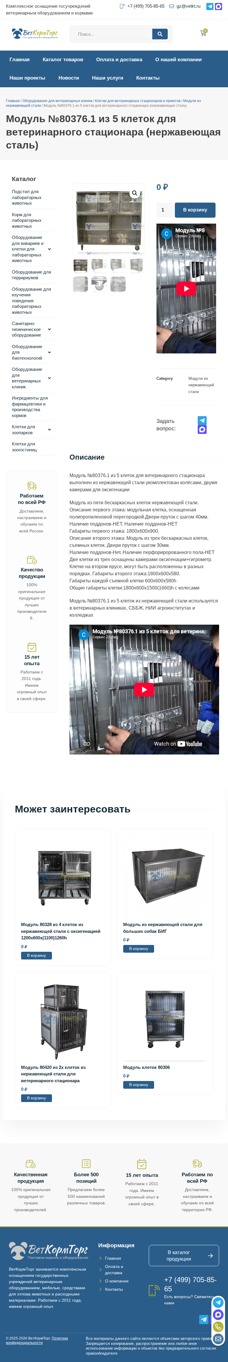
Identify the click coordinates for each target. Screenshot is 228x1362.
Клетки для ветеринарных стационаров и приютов (137, 101)
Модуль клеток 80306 (146, 1067)
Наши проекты (27, 78)
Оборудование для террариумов (31, 274)
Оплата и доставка (119, 59)
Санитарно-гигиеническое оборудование (26, 329)
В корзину (195, 209)
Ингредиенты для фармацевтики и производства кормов (30, 406)
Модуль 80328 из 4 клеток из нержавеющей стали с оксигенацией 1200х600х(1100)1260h (60, 931)
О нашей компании (178, 59)
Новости (68, 78)
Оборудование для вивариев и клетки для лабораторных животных (27, 249)
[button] (134, 193)
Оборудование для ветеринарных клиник (57, 101)
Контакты (148, 78)
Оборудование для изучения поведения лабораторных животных (31, 301)
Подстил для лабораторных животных (27, 197)
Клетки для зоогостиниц (24, 446)
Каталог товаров (63, 59)
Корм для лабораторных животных (27, 220)
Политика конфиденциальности (37, 1340)
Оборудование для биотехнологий (27, 352)
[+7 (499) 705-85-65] (154, 1290)
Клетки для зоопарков (23, 429)
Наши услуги (107, 78)
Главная (20, 59)
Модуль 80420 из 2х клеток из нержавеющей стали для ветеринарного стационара (53, 1074)
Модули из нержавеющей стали (201, 385)
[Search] (160, 34)
